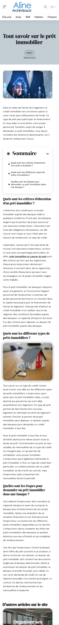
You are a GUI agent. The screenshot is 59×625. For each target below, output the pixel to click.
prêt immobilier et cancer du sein (28, 256)
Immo (29, 52)
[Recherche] (45, 7)
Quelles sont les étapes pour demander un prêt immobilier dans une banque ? (28, 184)
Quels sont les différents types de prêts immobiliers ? (28, 173)
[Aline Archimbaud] (21, 7)
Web (28, 615)
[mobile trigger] (5, 7)
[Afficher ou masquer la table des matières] (42, 153)
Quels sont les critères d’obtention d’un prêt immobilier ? (28, 164)
